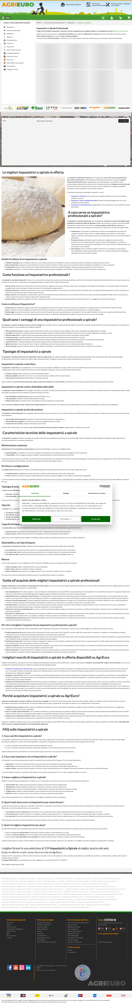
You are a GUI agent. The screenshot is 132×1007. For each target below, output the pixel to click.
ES (123, 928)
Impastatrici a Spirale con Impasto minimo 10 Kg (16, 894)
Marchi (8, 925)
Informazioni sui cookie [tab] (96, 493)
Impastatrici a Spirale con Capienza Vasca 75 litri (47, 891)
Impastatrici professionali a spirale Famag (19, 669)
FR (109, 928)
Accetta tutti (95, 519)
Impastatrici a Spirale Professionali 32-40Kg (15, 904)
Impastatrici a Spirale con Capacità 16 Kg (103, 881)
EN (102, 928)
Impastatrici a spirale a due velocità (53, 881)
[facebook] (9, 972)
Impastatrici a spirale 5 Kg (9, 881)
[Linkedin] (28, 972)
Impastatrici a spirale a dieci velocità (30, 881)
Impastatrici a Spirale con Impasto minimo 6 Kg (15, 897)
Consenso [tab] (35, 493)
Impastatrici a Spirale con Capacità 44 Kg (14, 886)
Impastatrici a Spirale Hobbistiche (85, 899)
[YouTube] (16, 972)
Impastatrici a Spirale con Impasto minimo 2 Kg (46, 894)
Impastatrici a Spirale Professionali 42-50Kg (43, 904)
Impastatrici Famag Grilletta (29, 907)
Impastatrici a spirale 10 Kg (27, 878)
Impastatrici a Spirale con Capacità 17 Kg (14, 884)
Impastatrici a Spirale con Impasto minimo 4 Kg (108, 894)
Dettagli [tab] (66, 493)
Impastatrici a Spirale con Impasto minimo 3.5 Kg (77, 894)
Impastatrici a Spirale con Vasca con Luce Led (99, 897)
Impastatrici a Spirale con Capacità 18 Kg (40, 884)
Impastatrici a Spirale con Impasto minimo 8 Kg (46, 897)
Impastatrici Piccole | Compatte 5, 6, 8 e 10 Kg (54, 907)
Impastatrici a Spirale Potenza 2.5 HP (13, 902)
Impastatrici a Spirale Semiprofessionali (98, 904)
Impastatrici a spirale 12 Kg (45, 878)
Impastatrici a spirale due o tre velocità (61, 899)
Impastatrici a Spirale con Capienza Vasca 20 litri (79, 889)
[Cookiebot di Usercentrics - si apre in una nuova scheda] (101, 486)
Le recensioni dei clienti (108, 933)
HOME (39, 23)
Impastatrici (71, 23)
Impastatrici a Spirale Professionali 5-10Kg (71, 904)
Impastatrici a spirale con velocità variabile (14, 899)
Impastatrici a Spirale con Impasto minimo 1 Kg (104, 891)
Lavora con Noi (11, 927)
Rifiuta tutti (36, 519)
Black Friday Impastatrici (9, 878)
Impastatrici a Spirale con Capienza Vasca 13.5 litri (16, 889)
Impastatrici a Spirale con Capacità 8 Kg (40, 886)
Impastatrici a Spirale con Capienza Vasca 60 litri (16, 891)
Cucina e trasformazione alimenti (16, 23)
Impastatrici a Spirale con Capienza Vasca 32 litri (110, 889)
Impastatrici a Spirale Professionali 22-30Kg (90, 902)
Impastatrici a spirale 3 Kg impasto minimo (106, 878)
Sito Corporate (11, 935)
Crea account (72, 952)
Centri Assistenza (73, 929)
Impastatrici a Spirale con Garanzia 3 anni (76, 891)
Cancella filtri (123, 121)
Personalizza (65, 519)
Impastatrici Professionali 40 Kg (79, 907)
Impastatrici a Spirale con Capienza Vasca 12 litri (99, 886)
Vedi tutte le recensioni (105, 942)
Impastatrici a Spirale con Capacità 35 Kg (67, 884)
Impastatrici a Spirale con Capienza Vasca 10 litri (68, 886)
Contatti (9, 938)
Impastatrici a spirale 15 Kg (64, 878)
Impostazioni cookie (43, 938)
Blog (7, 933)
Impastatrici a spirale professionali (36, 902)
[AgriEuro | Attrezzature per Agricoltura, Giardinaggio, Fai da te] (22, 4)
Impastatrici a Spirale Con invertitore (73, 897)
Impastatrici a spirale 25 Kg (83, 878)
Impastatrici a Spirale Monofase (106, 899)
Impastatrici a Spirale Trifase (10, 907)
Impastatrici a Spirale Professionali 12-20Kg (62, 902)
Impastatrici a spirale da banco (38, 899)
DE (116, 928)
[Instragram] (22, 972)
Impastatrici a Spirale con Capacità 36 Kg (94, 884)
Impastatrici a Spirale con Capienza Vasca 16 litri (48, 889)
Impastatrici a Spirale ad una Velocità (77, 881)
